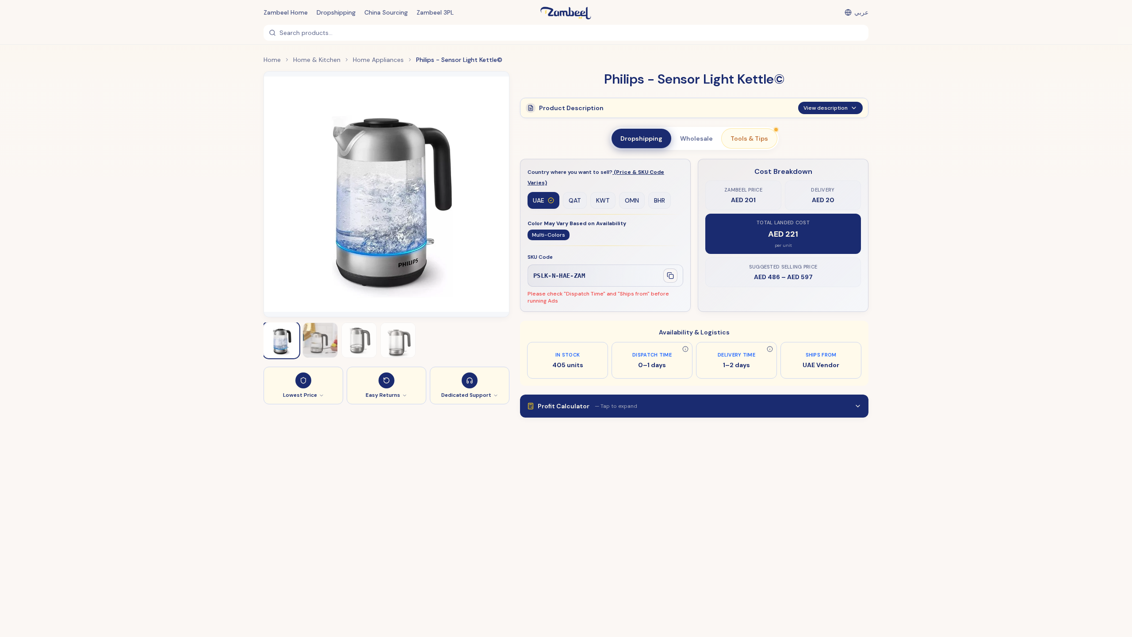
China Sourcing (386, 12)
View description (825, 107)
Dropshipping (336, 12)
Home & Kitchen (316, 60)
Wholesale (696, 138)
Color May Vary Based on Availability (577, 223)
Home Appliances (378, 60)
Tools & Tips (749, 138)
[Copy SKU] (670, 276)
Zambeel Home (286, 12)
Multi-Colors (548, 234)
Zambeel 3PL (435, 12)
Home (272, 60)
